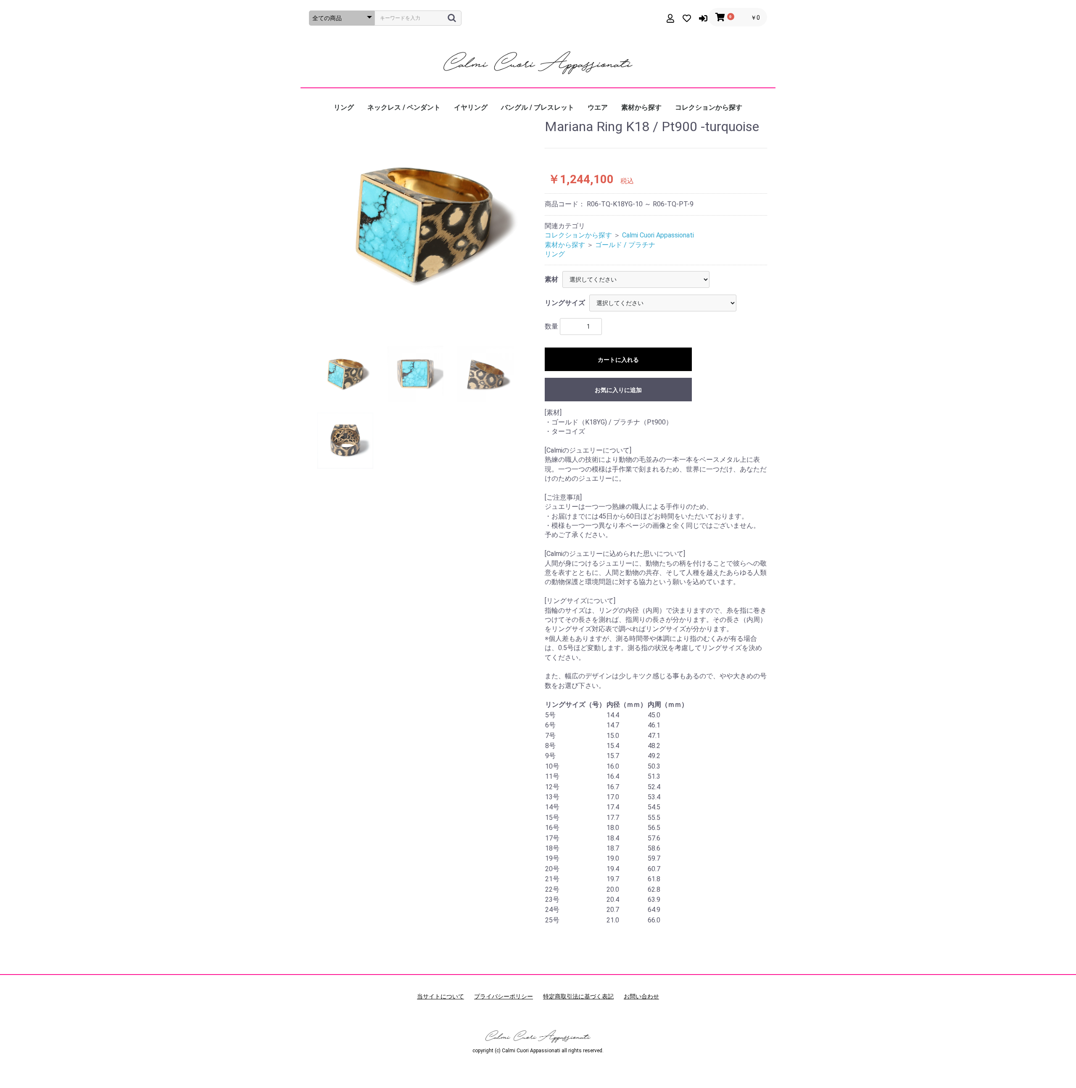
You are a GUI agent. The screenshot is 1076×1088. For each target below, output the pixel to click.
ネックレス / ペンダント (403, 107)
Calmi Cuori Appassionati (658, 235)
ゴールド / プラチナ (625, 245)
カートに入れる (618, 359)
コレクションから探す (708, 107)
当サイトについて (440, 996)
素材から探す (641, 107)
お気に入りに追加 (618, 390)
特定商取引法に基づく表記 (578, 996)
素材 (551, 279)
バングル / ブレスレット (537, 107)
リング (344, 107)
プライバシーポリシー (503, 996)
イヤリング (471, 107)
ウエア (598, 107)
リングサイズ (565, 303)
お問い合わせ (641, 996)
